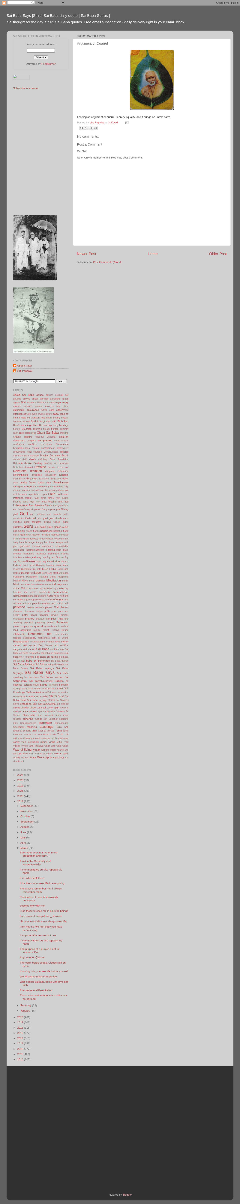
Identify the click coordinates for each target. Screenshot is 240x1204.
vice (23, 742)
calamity (64, 429)
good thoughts (32, 522)
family (51, 497)
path (66, 603)
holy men (24, 539)
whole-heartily (57, 750)
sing (63, 704)
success (17, 719)
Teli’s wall (62, 727)
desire (28, 463)
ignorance (25, 546)
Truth (60, 734)
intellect (64, 554)
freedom (39, 505)
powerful (44, 615)
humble (23, 542)
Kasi (39, 561)
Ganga (45, 509)
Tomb (58, 730)
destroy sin (50, 463)
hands (36, 531)
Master (17, 580)
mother (16, 588)
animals (17, 406)
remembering (61, 634)
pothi (25, 614)
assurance (33, 409)
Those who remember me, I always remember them (41, 890)
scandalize (27, 688)
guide (65, 522)
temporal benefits (22, 731)
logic (60, 569)
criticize (64, 451)
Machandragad (60, 573)
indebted (50, 549)
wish (31, 754)
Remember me (39, 634)
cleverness (19, 440)
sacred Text (36, 645)
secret (55, 688)
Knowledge (53, 561)
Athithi (44, 410)
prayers (29, 618)
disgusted (31, 478)
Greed (56, 522)
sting (39, 715)
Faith (51, 494)
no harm (64, 596)
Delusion (17, 463)
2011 (20, 1054)
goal (15, 514)
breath (46, 429)
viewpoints (33, 742)
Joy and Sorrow (55, 557)
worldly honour (21, 757)
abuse (40, 394)
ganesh (37, 509)
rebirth (46, 630)
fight (60, 502)
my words (30, 592)
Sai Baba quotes (59, 661)
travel (65, 731)
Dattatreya (55, 455)
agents (16, 402)
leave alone (62, 565)
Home (153, 254)
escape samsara (22, 490)
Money (58, 584)
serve (16, 696)
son (38, 708)
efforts (23, 486)
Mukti (24, 588)
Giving (64, 509)
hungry (39, 542)
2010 (20, 1059)
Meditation (53, 580)
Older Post (218, 254)
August (24, 826)
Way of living (22, 749)
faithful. (29, 498)
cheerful (39, 437)
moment (49, 584)
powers (54, 615)
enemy (46, 486)
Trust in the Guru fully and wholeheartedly (35, 863)
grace (47, 521)
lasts (25, 565)
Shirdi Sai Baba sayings (33, 700)
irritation (27, 557)
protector (18, 626)
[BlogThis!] (85, 128)
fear (32, 501)
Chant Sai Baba (48, 432)
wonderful (48, 754)
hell (43, 535)
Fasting (17, 501)
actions (17, 398)
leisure (16, 569)
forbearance (20, 505)
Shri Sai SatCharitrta (44, 703)
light (39, 569)
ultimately (27, 738)
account (59, 395)
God (24, 513)
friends (48, 505)
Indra (58, 550)
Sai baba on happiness (52, 653)
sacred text (20, 645)
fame (43, 498)
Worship (43, 757)
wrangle (54, 757)
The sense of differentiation (36, 990)
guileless (18, 527)
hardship (57, 531)
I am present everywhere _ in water (41, 916)
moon (65, 584)
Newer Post (86, 254)
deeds (32, 459)
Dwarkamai (60, 482)
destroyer (63, 463)
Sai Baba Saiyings (24, 664)
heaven (36, 535)
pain (34, 603)
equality (64, 486)
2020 (20, 796)
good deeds (55, 518)
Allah (23, 402)
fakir (36, 497)
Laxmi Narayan (37, 565)
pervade (39, 607)
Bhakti (34, 421)
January (25, 1010)
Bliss (35, 425)
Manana (43, 577)
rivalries (50, 642)
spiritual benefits (46, 711)
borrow (16, 429)
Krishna (64, 561)
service (31, 696)
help (47, 534)
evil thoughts (20, 494)
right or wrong (60, 638)
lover (44, 573)
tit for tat (42, 731)
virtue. (60, 742)
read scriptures (22, 630)
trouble (27, 734)
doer (59, 479)
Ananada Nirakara (36, 402)
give (58, 509)
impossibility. (62, 546)
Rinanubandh (21, 641)
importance (47, 546)
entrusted (55, 486)
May (23, 837)
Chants (17, 436)
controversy (62, 448)
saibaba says (31, 684)
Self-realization (35, 692)
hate (22, 534)
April (23, 842)
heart (29, 534)
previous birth (43, 619)
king (44, 561)
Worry (33, 757)
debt (24, 459)
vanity (16, 742)
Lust (49, 573)
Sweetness (18, 727)
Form (31, 505)
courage (37, 452)
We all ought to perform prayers (39, 976)
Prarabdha (18, 619)
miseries (39, 584)
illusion (36, 546)
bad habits (46, 418)
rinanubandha (37, 642)
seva (38, 696)
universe (45, 738)
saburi (64, 641)
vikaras (43, 742)
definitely (42, 459)
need (56, 595)
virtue (52, 742)
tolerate (51, 731)
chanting (64, 433)
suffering (28, 718)
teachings (46, 727)
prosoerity (40, 622)
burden (54, 429)
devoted (29, 467)
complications (61, 440)
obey (20, 599)
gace (60, 505)
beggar (64, 418)
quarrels (48, 626)
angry (65, 402)
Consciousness (21, 448)
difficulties (37, 475)
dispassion (43, 479)
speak (50, 708)
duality (23, 482)
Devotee (40, 467)
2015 (20, 1032)
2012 (20, 1048)
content (35, 448)
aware (49, 414)
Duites (32, 482)
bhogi (42, 421)
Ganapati (28, 509)
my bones (33, 588)
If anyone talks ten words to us (38, 935)
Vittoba (16, 746)
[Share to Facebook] (92, 128)
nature (42, 596)
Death (65, 455)
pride (53, 618)
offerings (58, 599)
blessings (26, 425)
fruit (55, 505)
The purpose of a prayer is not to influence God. (39, 950)
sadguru (17, 649)
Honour (49, 538)
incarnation (19, 550)
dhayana (49, 471)
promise (28, 622)
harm (65, 531)
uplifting (55, 738)
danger (35, 455)
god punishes (37, 514)
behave (17, 421)
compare (31, 440)
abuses (49, 395)
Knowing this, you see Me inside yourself (44, 971)
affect (35, 398)
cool (29, 452)
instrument (53, 554)
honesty (33, 538)
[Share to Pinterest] (96, 128)
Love (37, 573)
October (25, 816)
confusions (46, 444)
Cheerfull (51, 437)
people (30, 607)
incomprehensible (35, 550)
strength (49, 715)
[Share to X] (88, 128)
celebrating (30, 433)
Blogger (127, 1194)
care (21, 432)
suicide (38, 719)
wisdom (17, 753)
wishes (38, 754)
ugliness (17, 738)
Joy (44, 557)
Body (55, 425)
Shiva (16, 704)
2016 (20, 1027)
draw (15, 482)
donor (65, 479)
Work (65, 753)
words (58, 753)
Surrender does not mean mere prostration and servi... (38, 854)
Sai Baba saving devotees (49, 664)
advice (26, 398)
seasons (46, 688)
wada (47, 746)
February (26, 1005)
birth (54, 421)
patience (19, 607)
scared (37, 688)
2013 (20, 1043)
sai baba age (57, 649)
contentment (48, 448)
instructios (41, 554)
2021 (20, 790)
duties (41, 482)
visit (66, 742)
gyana (29, 531)
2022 (20, 785)
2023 (20, 780)
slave (33, 707)
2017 (20, 1022)
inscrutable (28, 554)
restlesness (44, 638)
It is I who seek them (32, 878)
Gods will (30, 518)
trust (46, 734)
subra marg (61, 715)
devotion (36, 471)
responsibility (29, 638)
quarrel (38, 626)
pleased (64, 607)
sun (45, 719)
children (63, 436)
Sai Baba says (40, 672)
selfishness (50, 692)
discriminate (19, 479)
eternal (35, 490)
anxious (49, 406)
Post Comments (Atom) (107, 262)
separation (63, 692)
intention (17, 557)
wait (53, 746)
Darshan (44, 455)
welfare (45, 749)
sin (58, 703)
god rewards (54, 514)
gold (39, 518)
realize (37, 630)
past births (56, 603)
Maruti (53, 577)
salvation (53, 685)
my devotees (45, 588)
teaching (32, 726)
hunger (31, 542)
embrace (37, 486)
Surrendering (61, 723)
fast (58, 498)
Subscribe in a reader (26, 88)
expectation (34, 494)
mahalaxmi (18, 577)
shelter (44, 696)
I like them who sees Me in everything (42, 883)
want (58, 746)
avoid (34, 414)
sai (33, 649)
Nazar (50, 595)
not (14, 599)
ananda (50, 402)
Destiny (37, 463)
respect (17, 638)
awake (41, 414)
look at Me (19, 573)
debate (16, 459)
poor (54, 611)
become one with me (32, 905)
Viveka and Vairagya (32, 746)
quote (57, 626)
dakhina (17, 455)
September (27, 821)
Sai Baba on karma (46, 656)
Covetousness (51, 452)
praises (64, 615)
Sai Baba (42, 649)
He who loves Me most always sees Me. (43, 921)
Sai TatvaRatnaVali (40, 680)
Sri (66, 711)
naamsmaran (60, 591)
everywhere (58, 490)
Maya (25, 580)
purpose (28, 626)
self (61, 688)
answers (28, 406)
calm (15, 433)
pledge (39, 611)
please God (51, 607)
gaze (52, 509)
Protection (62, 622)
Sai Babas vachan (51, 677)
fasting (65, 498)
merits (65, 581)
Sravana (60, 711)
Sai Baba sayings (42, 668)
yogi (61, 757)
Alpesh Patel (24, 365)
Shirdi (53, 696)
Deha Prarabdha (59, 459)
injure (65, 550)
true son (37, 734)
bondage (63, 425)
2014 (20, 1038)
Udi (66, 734)
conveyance (19, 452)
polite (47, 611)
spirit (56, 707)
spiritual (64, 708)
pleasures (29, 611)
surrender (45, 723)
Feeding (52, 501)
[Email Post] (126, 122)
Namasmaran (20, 595)
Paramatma (44, 603)
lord (27, 573)
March (24, 847)
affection (44, 399)
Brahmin (37, 429)
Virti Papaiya (24, 370)
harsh (16, 535)
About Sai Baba (23, 394)
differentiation (20, 474)
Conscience (62, 444)
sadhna (27, 649)
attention (17, 413)
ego (29, 486)
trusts (53, 734)
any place (62, 406)
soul (43, 707)
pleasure (17, 611)
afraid (65, 398)
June (23, 832)
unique (36, 738)
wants (65, 746)
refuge (65, 630)
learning (50, 565)
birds (48, 421)
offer (49, 599)
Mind (16, 584)
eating (16, 486)
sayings (17, 688)
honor (42, 539)
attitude (27, 414)
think (34, 730)
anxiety (38, 406)
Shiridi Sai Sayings (58, 700)
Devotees (19, 471)
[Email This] (81, 128)
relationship (19, 634)
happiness (46, 530)
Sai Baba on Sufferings (35, 660)
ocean (43, 600)
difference (63, 471)
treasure (17, 734)
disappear (50, 475)
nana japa (33, 596)
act (66, 395)
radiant (64, 626)
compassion (45, 440)
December (27, 805)
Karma (30, 561)
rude (57, 642)
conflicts (32, 444)
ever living (45, 490)
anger (58, 402)
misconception (27, 584)
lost (32, 573)
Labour (17, 565)
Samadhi (63, 684)
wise (25, 753)
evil (66, 490)
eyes (44, 494)
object (27, 600)
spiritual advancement (25, 711)
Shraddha (26, 703)
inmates (17, 554)
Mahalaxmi (32, 577)
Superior (53, 719)
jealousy (36, 557)
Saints (43, 684)
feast (44, 502)
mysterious (44, 592)
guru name (40, 527)
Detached (18, 467)
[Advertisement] (41, 152)
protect (50, 622)
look (66, 569)
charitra (28, 436)
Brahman (27, 428)
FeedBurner (48, 63)
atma (51, 410)
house (57, 538)
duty (48, 482)
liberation (26, 569)
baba (56, 413)
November (27, 811)
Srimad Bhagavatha (24, 715)
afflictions (55, 398)
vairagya (64, 738)
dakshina (27, 455)
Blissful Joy (45, 425)
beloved (26, 421)
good (45, 518)
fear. (38, 502)
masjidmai (63, 577)
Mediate (40, 580)
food (66, 501)
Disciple (63, 474)
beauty (56, 418)
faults (25, 502)
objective (35, 600)
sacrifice (64, 645)
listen (45, 569)
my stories (58, 588)
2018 (20, 1017)
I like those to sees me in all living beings (44, 910)
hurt (46, 542)
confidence (18, 444)
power (34, 615)
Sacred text (51, 645)
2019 (20, 801)
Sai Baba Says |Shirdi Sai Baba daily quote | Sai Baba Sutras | (58, 16)
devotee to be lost (58, 467)
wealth (36, 749)
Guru (28, 526)
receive (55, 630)
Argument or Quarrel (32, 957)
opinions (26, 603)
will (66, 750)
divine (53, 479)
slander (25, 707)
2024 (20, 774)
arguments (19, 410)
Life (34, 569)
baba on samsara (30, 417)
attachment (62, 410)
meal (31, 581)
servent (23, 696)
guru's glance (54, 527)
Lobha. (53, 569)
